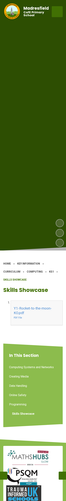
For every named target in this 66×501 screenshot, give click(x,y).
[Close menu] (57, 11)
